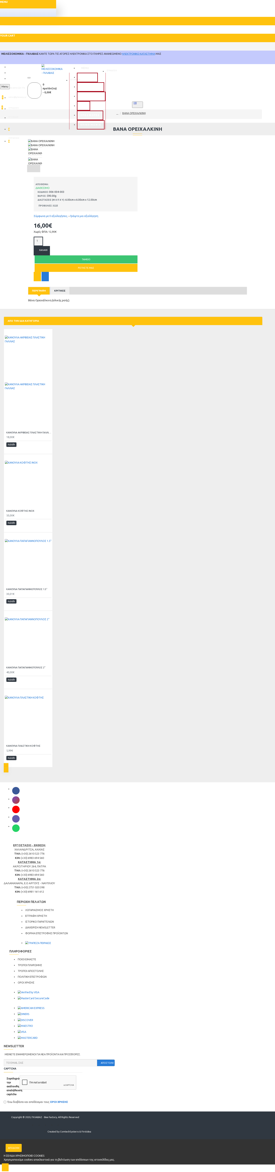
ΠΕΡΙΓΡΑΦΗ (39, 290)
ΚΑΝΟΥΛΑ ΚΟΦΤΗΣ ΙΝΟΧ (20, 510)
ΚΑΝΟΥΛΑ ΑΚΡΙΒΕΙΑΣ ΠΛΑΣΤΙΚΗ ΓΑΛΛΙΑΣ (28, 432)
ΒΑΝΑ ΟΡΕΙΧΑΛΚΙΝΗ (134, 113)
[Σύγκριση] (45, 276)
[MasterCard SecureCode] (33, 998)
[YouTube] (16, 809)
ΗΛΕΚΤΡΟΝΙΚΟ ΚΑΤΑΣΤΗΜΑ (138, 53)
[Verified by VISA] (28, 992)
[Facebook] (16, 790)
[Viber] (16, 819)
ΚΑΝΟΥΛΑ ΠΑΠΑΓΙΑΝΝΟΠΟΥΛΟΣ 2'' (25, 667)
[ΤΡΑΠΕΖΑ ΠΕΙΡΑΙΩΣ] (38, 943)
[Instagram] (16, 800)
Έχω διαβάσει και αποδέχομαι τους (37, 1101)
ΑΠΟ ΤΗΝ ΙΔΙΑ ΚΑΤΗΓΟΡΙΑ (23, 320)
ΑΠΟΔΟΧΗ (13, 1148)
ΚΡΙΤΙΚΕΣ (59, 290)
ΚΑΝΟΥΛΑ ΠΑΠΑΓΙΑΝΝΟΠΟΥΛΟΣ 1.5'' (26, 589)
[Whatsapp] (16, 828)
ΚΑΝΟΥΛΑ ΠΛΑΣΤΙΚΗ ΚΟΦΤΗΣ (23, 745)
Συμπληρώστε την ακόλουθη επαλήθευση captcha (12, 1086)
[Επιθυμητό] (37, 276)
